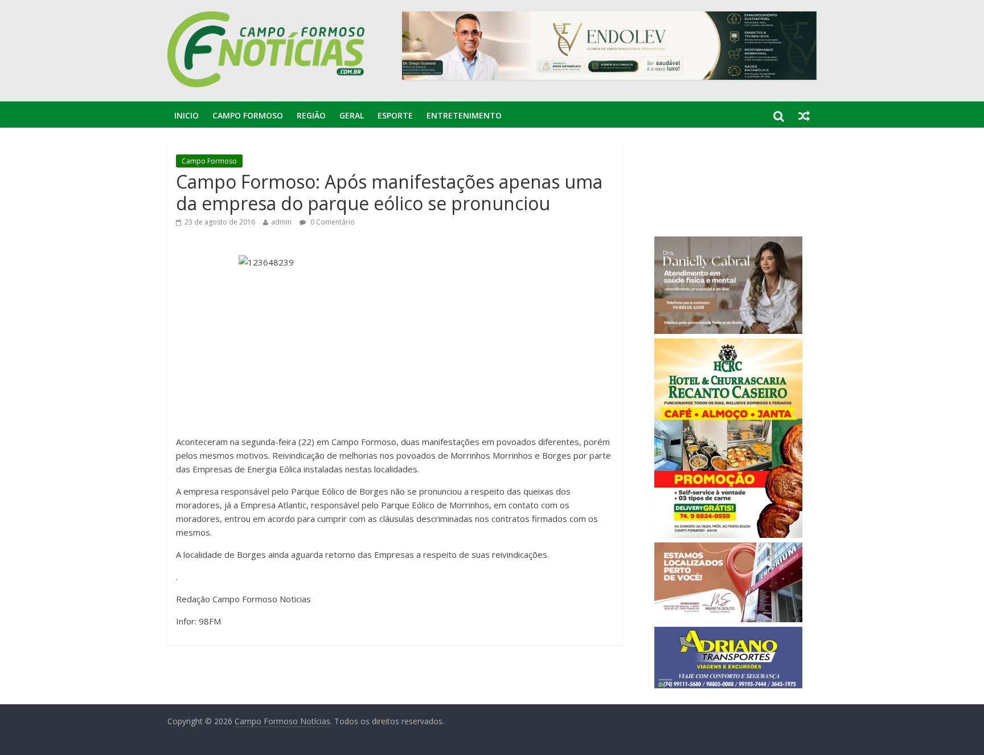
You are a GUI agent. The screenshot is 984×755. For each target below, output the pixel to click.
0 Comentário (332, 222)
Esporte (395, 115)
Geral (351, 115)
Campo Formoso (247, 115)
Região (311, 115)
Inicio (186, 115)
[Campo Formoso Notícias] (267, 18)
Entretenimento (464, 115)
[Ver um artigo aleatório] (804, 116)
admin (281, 222)
